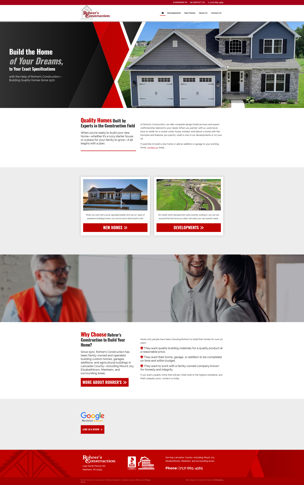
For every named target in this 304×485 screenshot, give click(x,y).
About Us (203, 13)
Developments (174, 13)
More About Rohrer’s (102, 382)
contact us (152, 147)
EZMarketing (218, 480)
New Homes (189, 13)
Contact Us (198, 2)
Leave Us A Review (91, 429)
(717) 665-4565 (216, 2)
